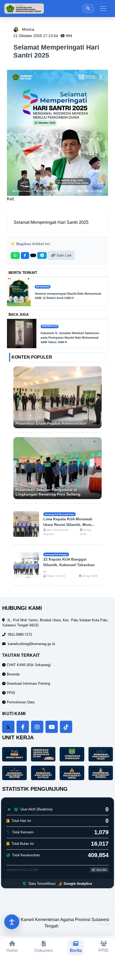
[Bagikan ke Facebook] (25, 255)
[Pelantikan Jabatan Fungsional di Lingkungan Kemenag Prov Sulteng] (57, 468)
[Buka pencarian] (88, 8)
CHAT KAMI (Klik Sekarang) (28, 665)
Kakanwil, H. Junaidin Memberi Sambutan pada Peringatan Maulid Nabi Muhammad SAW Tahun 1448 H (70, 337)
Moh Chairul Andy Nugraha (55, 532)
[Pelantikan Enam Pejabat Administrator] (57, 397)
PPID (10, 693)
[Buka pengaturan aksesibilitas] (11, 921)
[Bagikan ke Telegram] (42, 255)
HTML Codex (104, 924)
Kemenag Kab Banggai (56, 554)
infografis (42, 287)
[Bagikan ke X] (33, 255)
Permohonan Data (20, 702)
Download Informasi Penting (28, 684)
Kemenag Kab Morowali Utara (59, 514)
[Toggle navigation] (103, 8)
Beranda (13, 674)
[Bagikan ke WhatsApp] (15, 255)
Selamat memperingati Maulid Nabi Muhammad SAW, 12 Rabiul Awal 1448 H (68, 296)
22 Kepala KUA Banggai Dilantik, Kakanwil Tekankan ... (69, 565)
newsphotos (49, 326)
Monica (28, 29)
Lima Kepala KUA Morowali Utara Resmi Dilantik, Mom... (68, 522)
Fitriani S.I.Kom (55, 575)
